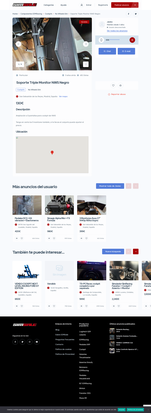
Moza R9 (83, 398)
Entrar (88, 5)
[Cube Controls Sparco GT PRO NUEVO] (112, 350)
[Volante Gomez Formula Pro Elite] (112, 337)
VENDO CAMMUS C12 (124, 343)
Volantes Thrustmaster (85, 356)
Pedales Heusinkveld (84, 377)
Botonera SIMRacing (84, 369)
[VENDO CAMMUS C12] (112, 344)
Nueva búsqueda (113, 251)
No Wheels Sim (61, 14)
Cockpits (48, 14)
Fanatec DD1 (85, 393)
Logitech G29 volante (85, 333)
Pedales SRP (84, 344)
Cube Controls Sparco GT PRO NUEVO (126, 349)
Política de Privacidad (65, 354)
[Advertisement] (117, 68)
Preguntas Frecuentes (64, 339)
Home (15, 14)
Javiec (110, 22)
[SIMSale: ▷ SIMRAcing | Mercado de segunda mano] (24, 5)
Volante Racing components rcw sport (125, 329)
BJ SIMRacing (85, 383)
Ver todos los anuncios (117, 31)
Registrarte (103, 5)
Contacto (59, 344)
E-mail (127, 51)
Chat (109, 51)
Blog (57, 330)
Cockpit (82, 349)
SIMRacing (84, 340)
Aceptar (121, 409)
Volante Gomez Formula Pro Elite (126, 336)
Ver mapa (63, 96)
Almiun (82, 388)
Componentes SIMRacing (31, 14)
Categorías (49, 5)
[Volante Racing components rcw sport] (112, 330)
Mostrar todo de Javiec (110, 186)
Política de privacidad (135, 409)
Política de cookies (63, 349)
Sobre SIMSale (61, 335)
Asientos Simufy (86, 362)
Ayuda (63, 5)
